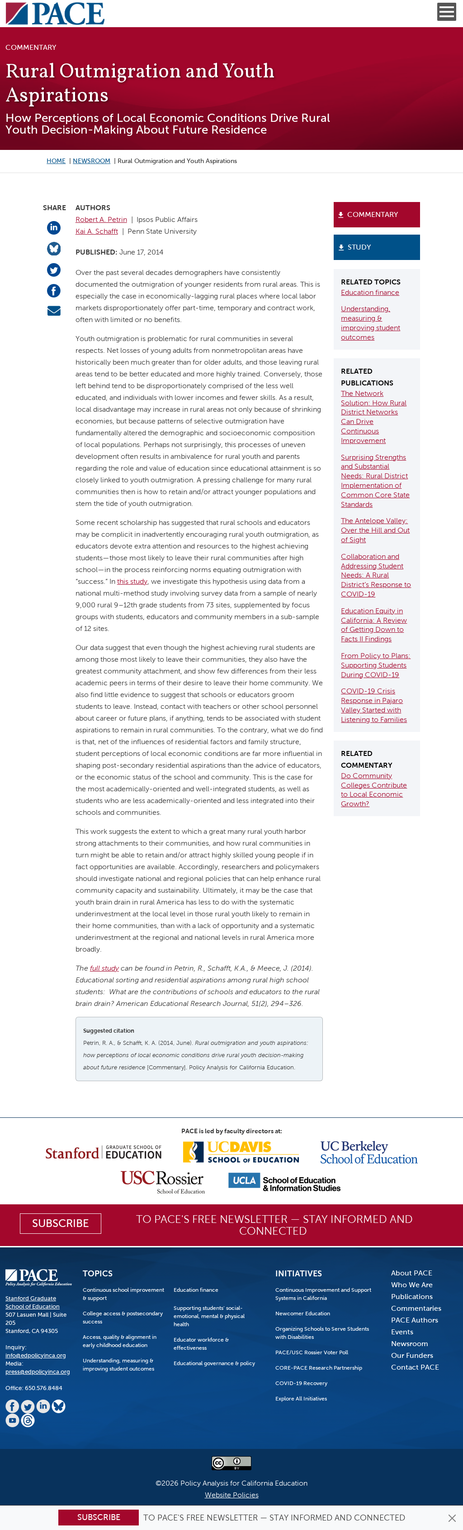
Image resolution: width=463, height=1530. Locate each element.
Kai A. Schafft (97, 231)
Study (359, 247)
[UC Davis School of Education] (241, 1151)
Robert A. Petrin (101, 219)
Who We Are (412, 1285)
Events (402, 1332)
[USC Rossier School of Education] (163, 1181)
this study (132, 581)
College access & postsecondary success (123, 1317)
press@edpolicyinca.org (37, 1371)
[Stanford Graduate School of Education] (103, 1151)
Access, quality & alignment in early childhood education (119, 1341)
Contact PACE (415, 1367)
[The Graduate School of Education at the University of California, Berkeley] (369, 1151)
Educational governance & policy (214, 1363)
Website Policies (232, 1495)
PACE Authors (414, 1320)
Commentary (372, 214)
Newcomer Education (302, 1313)
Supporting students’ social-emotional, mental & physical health (209, 1316)
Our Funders (412, 1355)
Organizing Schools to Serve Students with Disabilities (322, 1333)
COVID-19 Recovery (301, 1383)
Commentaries (416, 1308)
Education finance (370, 292)
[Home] (55, 13)
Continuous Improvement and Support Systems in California (323, 1294)
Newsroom (91, 161)
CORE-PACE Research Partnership (318, 1368)
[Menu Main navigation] (446, 12)
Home (56, 161)
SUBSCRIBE (60, 1223)
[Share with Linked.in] (54, 227)
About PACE (411, 1273)
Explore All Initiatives (301, 1398)
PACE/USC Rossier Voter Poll (311, 1352)
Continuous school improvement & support (123, 1294)
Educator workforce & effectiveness (201, 1344)
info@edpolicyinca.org (35, 1355)
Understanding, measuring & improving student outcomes (118, 1364)
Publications (412, 1296)
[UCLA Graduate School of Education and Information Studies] (284, 1181)
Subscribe (98, 1517)
